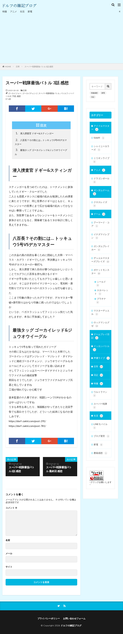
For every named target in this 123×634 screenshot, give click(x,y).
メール (9, 553)
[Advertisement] (61, 37)
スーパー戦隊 (100, 405)
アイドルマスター (100, 127)
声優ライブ (101, 358)
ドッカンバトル (101, 348)
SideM (99, 137)
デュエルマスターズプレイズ (100, 260)
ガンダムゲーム (101, 192)
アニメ (13, 11)
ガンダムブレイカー (100, 248)
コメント (11, 508)
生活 (22, 11)
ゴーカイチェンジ (30, 93)
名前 (8, 540)
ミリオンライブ (101, 160)
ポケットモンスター (100, 271)
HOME (8, 66)
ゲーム (99, 214)
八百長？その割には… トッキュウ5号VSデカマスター (41, 142)
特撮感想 (94, 93)
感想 (19, 96)
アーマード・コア (100, 224)
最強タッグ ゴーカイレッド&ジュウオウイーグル (41, 152)
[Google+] (49, 108)
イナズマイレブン (100, 236)
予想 (14, 96)
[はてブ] (66, 108)
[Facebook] (17, 108)
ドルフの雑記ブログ (71, 625)
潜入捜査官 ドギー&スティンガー (35, 133)
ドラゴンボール (101, 180)
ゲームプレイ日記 (100, 336)
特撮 (4, 11)
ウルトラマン (100, 393)
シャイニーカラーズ (100, 148)
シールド (101, 283)
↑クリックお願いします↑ (100, 483)
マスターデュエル (100, 312)
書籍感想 (100, 453)
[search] (108, 86)
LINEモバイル (100, 426)
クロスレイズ (100, 204)
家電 (30, 11)
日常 (18, 66)
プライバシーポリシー (48, 618)
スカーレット (101, 292)
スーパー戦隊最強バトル (49, 93)
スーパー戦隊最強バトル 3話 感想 (39, 66)
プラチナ (101, 300)
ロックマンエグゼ (100, 324)
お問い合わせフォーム (74, 618)
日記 (92, 97)
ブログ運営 (101, 436)
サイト (9, 567)
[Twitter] (33, 108)
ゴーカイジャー (14, 93)
